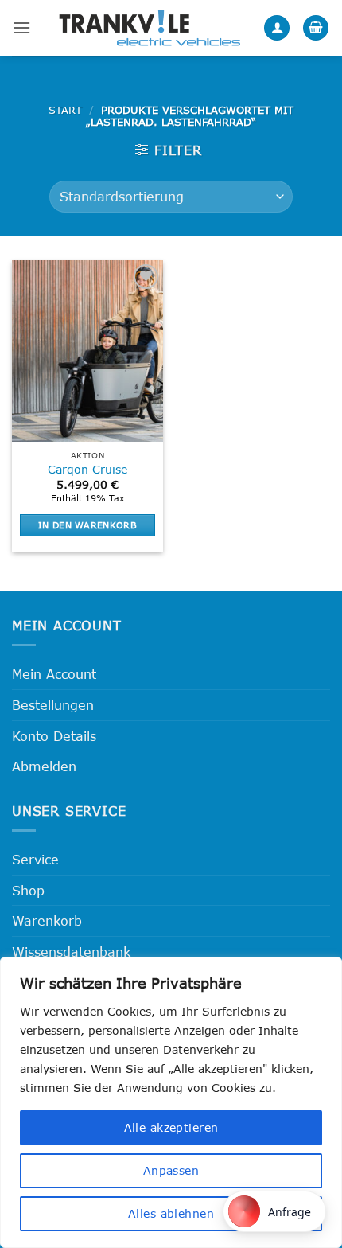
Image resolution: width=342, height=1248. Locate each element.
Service (35, 859)
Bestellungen (53, 704)
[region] (171, 1102)
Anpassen (171, 1170)
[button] (21, 27)
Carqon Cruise (87, 469)
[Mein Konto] (277, 28)
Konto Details (54, 735)
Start (65, 109)
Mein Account (54, 673)
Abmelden (44, 766)
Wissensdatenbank (71, 951)
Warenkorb (47, 920)
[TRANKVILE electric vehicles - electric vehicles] (149, 27)
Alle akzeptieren (171, 1127)
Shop (28, 890)
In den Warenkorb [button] (87, 525)
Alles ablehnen (171, 1213)
